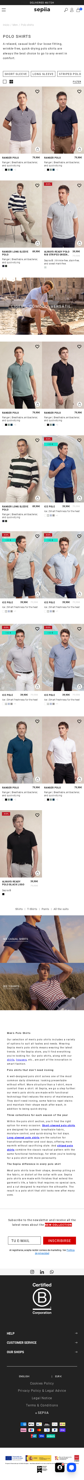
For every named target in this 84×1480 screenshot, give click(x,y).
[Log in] (72, 10)
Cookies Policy (42, 1383)
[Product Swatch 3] (9, 170)
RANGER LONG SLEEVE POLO (15, 253)
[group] (42, 2)
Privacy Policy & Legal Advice (42, 1390)
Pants (45, 909)
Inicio (6, 25)
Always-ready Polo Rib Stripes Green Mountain (57, 253)
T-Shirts (32, 909)
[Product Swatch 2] (6, 170)
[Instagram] (32, 1271)
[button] (66, 9)
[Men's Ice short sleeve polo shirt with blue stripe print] (63, 564)
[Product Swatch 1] (3, 170)
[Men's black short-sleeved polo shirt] (21, 843)
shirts (10, 1059)
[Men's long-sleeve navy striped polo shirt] (21, 214)
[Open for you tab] (59, 1467)
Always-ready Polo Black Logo (13, 883)
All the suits (61, 909)
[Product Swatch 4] (11, 170)
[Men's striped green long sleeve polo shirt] (21, 468)
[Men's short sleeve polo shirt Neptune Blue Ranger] (21, 750)
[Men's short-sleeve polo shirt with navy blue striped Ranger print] (21, 120)
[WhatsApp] (52, 1271)
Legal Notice (42, 1398)
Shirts (19, 909)
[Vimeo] (42, 1271)
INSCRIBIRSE (59, 1240)
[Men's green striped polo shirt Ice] (21, 564)
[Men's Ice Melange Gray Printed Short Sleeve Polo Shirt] (21, 657)
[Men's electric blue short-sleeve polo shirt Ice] (63, 468)
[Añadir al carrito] (37, 149)
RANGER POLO (10, 157)
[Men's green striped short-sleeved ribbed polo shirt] (63, 214)
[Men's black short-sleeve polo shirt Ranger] (63, 375)
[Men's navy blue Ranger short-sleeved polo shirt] (63, 120)
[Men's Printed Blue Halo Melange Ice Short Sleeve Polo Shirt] (63, 657)
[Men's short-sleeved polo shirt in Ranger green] (21, 375)
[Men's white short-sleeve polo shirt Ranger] (63, 750)
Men (15, 25)
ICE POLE (49, 506)
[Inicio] (42, 10)
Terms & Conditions (42, 1405)
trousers (21, 1059)
